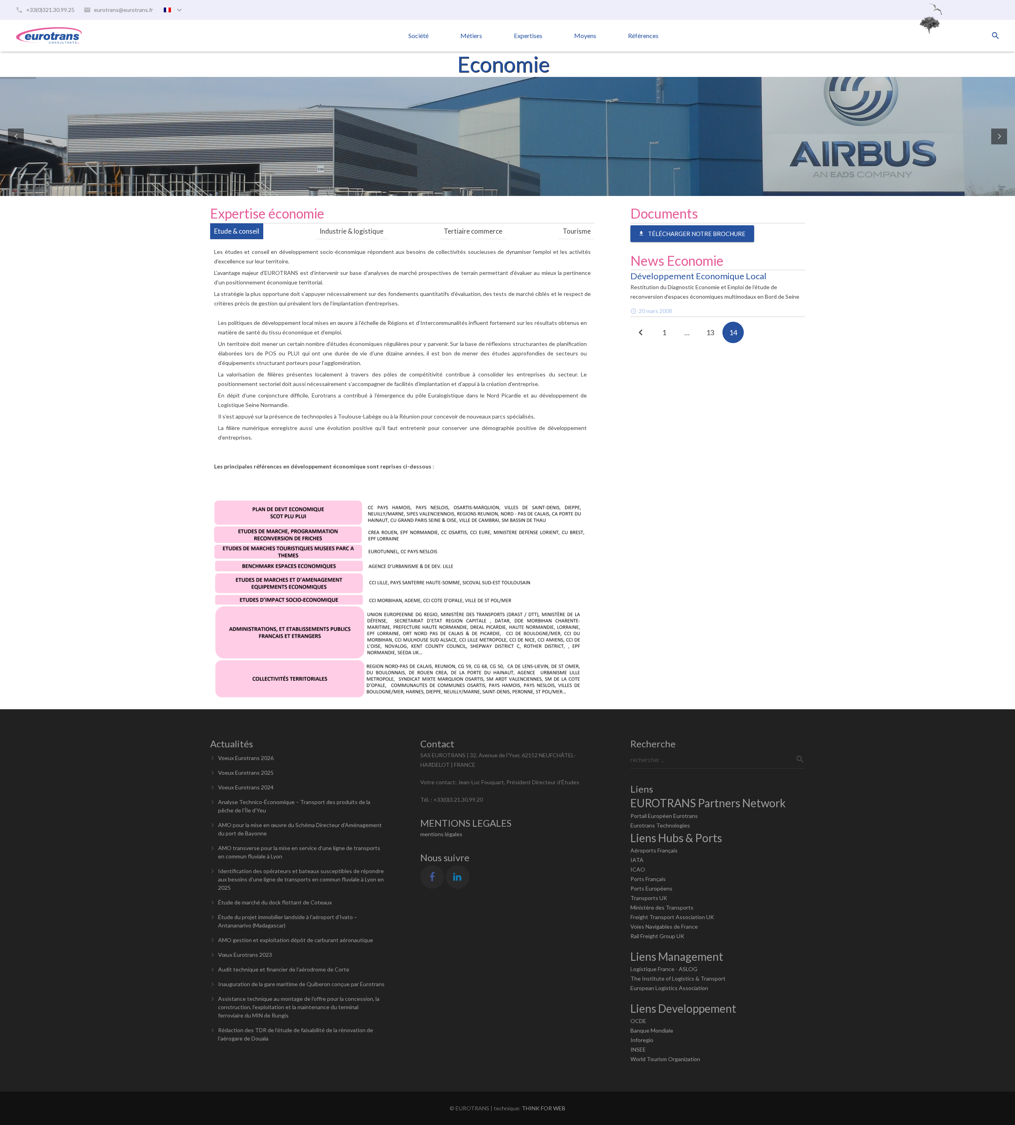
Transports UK (648, 898)
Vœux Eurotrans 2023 (245, 954)
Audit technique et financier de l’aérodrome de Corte (283, 969)
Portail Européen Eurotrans (664, 815)
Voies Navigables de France (664, 926)
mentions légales (441, 834)
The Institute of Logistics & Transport (678, 978)
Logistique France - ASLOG (663, 969)
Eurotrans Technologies (660, 825)
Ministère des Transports (661, 907)
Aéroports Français (654, 850)
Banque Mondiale (651, 1030)
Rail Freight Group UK (657, 936)
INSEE (638, 1049)
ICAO (637, 869)
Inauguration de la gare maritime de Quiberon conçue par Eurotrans (301, 984)
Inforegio (641, 1040)
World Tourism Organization (665, 1059)
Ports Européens (651, 888)
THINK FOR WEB (543, 1108)
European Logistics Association (669, 988)
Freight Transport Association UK (672, 917)
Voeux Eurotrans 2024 (246, 787)
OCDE (638, 1020)
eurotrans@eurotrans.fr (123, 9)
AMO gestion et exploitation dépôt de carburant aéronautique (295, 940)
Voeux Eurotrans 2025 (246, 772)
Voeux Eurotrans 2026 (246, 757)
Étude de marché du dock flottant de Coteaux (275, 902)
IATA (636, 859)
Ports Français (648, 878)
